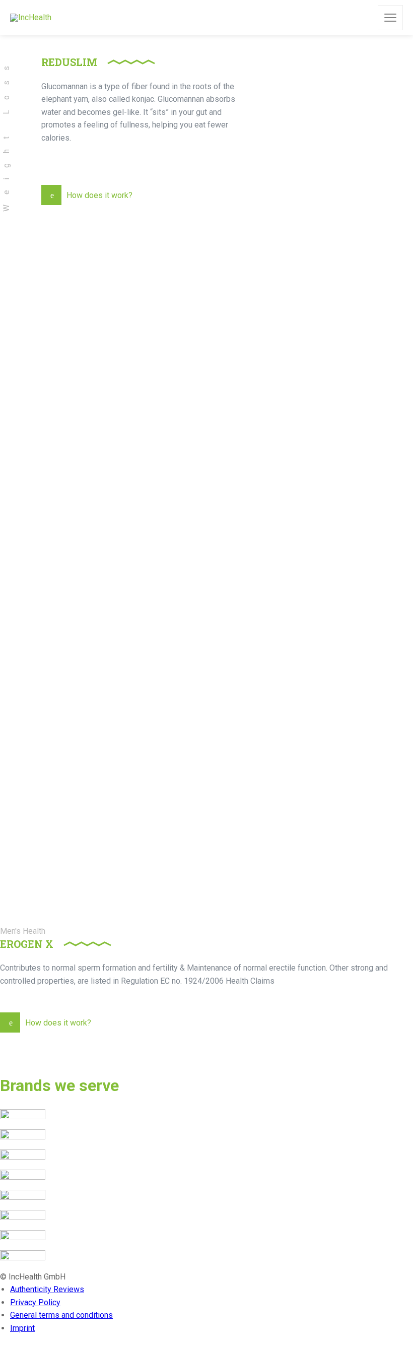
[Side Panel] (390, 17)
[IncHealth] (30, 18)
